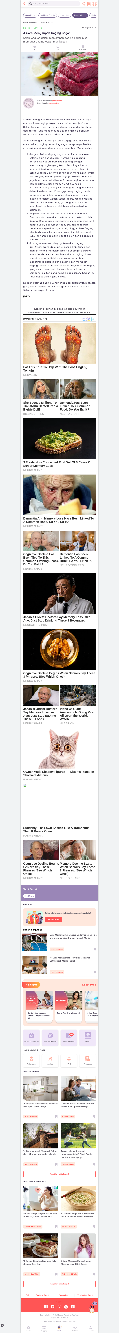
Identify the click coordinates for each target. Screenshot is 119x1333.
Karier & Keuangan (33, 1226)
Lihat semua (89, 985)
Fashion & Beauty (47, 15)
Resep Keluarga (32, 1274)
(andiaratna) (57, 101)
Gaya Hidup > (36, 22)
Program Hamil (68, 1226)
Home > (26, 22)
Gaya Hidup (30, 15)
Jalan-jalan (64, 15)
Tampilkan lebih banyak (59, 1174)
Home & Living (80, 15)
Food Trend (29, 896)
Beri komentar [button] (54, 919)
